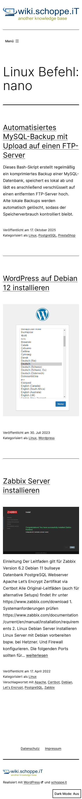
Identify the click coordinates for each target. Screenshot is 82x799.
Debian (67, 682)
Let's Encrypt (13, 687)
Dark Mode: (63, 794)
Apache (40, 682)
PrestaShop (66, 235)
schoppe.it (59, 782)
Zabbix (49, 687)
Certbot (54, 682)
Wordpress (46, 438)
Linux (33, 235)
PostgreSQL (47, 235)
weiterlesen (37, 655)
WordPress (32, 782)
